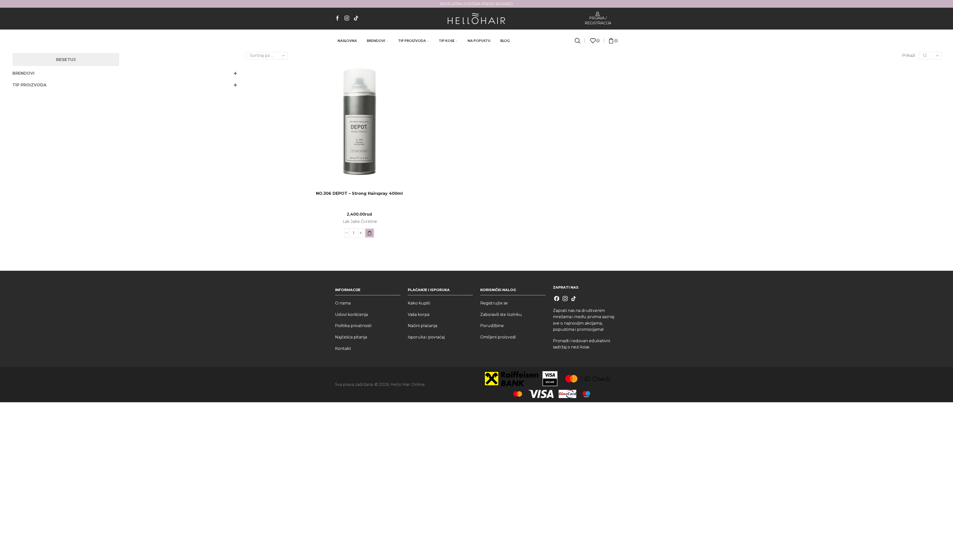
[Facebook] (337, 18)
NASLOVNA (347, 40)
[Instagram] (346, 18)
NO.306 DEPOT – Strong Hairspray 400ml (359, 193)
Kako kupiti (419, 303)
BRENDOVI (376, 40)
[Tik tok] (356, 18)
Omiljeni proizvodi (498, 337)
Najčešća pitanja (351, 337)
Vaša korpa (418, 314)
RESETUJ (66, 59)
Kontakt (343, 348)
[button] (369, 233)
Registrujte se (494, 303)
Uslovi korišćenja (351, 314)
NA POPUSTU (479, 40)
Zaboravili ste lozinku (501, 314)
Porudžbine (492, 325)
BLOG (505, 40)
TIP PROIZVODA (412, 40)
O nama (343, 303)
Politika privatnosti (353, 325)
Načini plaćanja (422, 325)
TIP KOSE (447, 40)
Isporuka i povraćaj (426, 337)
